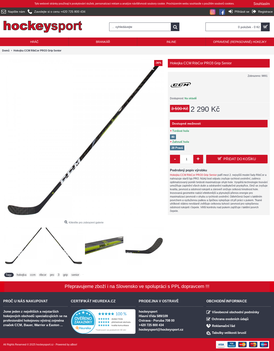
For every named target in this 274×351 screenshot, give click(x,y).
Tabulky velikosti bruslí (229, 332)
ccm (33, 274)
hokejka (21, 274)
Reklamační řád (223, 326)
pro (52, 274)
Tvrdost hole (180, 131)
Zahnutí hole (180, 141)
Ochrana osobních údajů (230, 319)
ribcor (42, 274)
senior (75, 274)
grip (65, 274)
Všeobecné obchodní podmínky (235, 312)
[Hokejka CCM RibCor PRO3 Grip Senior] (84, 138)
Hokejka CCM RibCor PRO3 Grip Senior (193, 174)
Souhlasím (261, 4)
